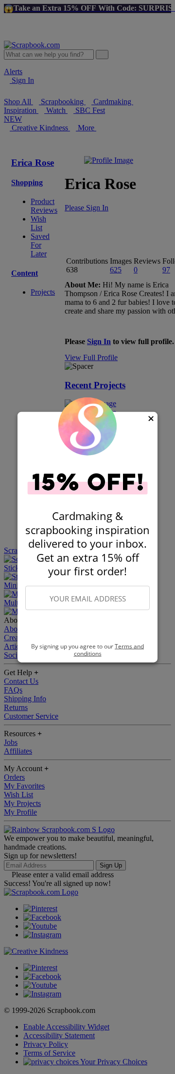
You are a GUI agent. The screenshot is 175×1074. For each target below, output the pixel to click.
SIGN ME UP (87, 627)
